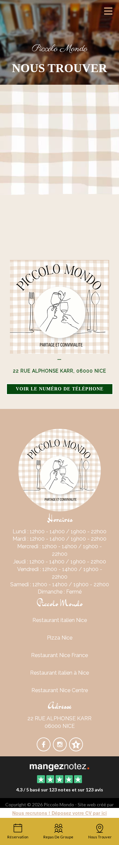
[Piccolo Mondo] (59, 766)
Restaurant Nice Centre (59, 690)
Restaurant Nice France (59, 655)
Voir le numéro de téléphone (59, 388)
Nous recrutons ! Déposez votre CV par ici (59, 813)
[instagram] (60, 749)
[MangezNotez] (75, 749)
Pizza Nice (59, 638)
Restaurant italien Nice (59, 620)
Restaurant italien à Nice (59, 673)
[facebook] (44, 749)
